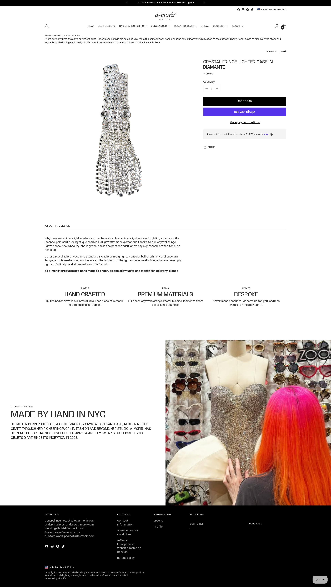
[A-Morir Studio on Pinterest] (247, 9)
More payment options (245, 122)
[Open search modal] (46, 26)
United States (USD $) (272, 10)
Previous (272, 51)
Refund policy (125, 558)
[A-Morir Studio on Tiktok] (252, 9)
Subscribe (255, 524)
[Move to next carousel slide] (283, 328)
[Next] (204, 3)
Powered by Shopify (55, 579)
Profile (157, 526)
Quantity (209, 81)
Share (211, 147)
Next (283, 51)
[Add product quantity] (217, 88)
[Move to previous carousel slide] (275, 328)
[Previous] (127, 3)
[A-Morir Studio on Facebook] (238, 9)
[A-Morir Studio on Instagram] (243, 9)
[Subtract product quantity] (206, 88)
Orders (158, 520)
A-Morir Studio (71, 572)
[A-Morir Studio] (165, 16)
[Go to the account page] (277, 26)
